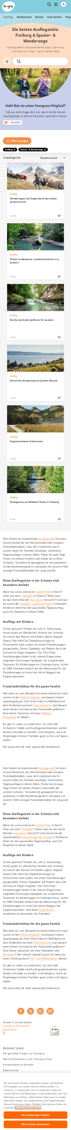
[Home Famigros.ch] (8, 6)
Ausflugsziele (46, 538)
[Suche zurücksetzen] (62, 61)
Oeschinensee (43, 705)
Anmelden (16, 122)
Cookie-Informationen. (28, 1107)
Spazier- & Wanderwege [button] (31, 149)
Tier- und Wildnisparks (44, 958)
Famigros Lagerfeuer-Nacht (36, 603)
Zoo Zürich (37, 599)
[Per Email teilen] (50, 1011)
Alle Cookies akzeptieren (35, 1124)
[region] (35, 1101)
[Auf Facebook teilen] (20, 1011)
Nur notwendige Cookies (35, 1115)
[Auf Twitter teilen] (30, 1011)
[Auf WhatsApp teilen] (40, 1011)
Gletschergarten (30, 697)
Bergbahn (9, 954)
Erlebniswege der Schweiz (37, 837)
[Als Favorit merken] (59, 216)
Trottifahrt (27, 595)
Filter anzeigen (19, 141)
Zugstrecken (46, 909)
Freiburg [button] (9, 149)
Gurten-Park (43, 591)
